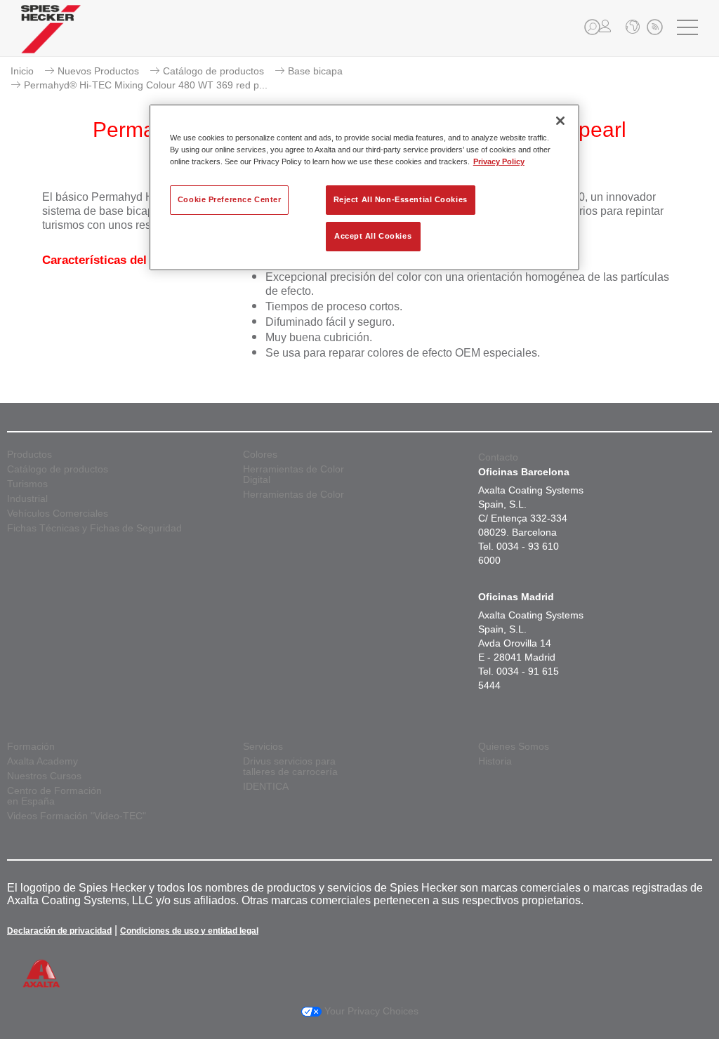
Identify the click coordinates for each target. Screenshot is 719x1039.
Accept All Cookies (372, 236)
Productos (29, 454)
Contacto (498, 457)
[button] (592, 27)
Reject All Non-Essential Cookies (401, 199)
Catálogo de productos (213, 71)
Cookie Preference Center (230, 199)
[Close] (560, 120)
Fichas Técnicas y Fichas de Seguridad (94, 528)
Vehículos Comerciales (57, 513)
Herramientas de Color (293, 494)
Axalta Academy (42, 761)
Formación (31, 746)
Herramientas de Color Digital (293, 474)
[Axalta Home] (51, 39)
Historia (495, 761)
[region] (364, 187)
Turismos (27, 484)
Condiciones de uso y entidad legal (189, 931)
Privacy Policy (499, 161)
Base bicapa (315, 71)
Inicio (22, 71)
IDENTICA (266, 786)
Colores (260, 454)
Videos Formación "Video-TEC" (76, 816)
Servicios (263, 746)
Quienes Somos (513, 746)
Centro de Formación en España (54, 796)
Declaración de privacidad (59, 931)
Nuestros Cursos (44, 776)
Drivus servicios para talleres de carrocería (290, 766)
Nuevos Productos (98, 71)
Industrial (27, 499)
